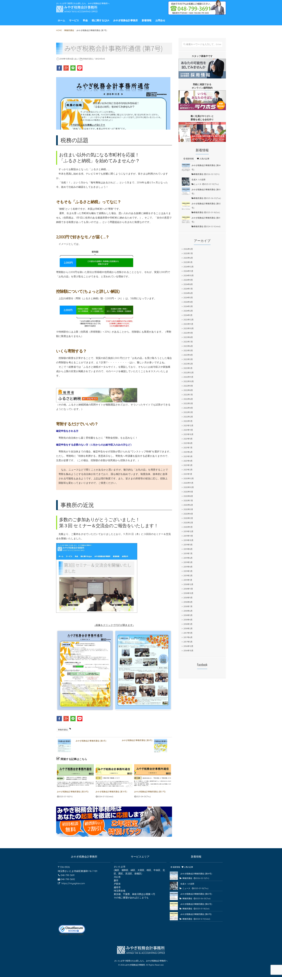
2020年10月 (188, 487)
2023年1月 (187, 368)
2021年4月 (187, 461)
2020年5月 (188, 509)
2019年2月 (188, 575)
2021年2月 (188, 469)
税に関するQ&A (100, 20)
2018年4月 (187, 619)
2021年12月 (188, 425)
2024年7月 (188, 288)
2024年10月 (188, 275)
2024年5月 (188, 297)
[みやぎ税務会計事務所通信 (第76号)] (114, 775)
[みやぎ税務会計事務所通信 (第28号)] (75, 775)
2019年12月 (188, 531)
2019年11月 (188, 536)
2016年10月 (188, 650)
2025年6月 (188, 258)
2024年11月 (188, 271)
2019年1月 (187, 580)
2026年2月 (188, 249)
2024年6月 (188, 293)
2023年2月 (188, 363)
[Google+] (66, 68)
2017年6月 (187, 637)
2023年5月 (188, 350)
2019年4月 (187, 566)
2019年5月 (187, 562)
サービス (74, 20)
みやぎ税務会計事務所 (125, 20)
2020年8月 (188, 496)
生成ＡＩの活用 (198, 179)
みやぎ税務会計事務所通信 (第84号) (196, 873)
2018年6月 (187, 611)
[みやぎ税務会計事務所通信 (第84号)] (186, 167)
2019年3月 (187, 571)
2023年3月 (188, 359)
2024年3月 (188, 306)
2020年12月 (188, 478)
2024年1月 (187, 315)
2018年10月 (188, 593)
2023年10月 (188, 328)
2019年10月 (188, 540)
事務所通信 (88, 59)
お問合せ (160, 20)
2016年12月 (188, 646)
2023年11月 (188, 324)
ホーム (61, 20)
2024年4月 (188, 302)
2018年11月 (188, 589)
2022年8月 (188, 390)
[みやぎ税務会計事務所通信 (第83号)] (186, 191)
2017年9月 (187, 633)
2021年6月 (187, 452)
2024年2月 (188, 311)
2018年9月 (187, 597)
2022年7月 (188, 394)
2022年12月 (188, 372)
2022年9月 (188, 386)
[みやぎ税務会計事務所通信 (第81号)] (186, 220)
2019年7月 (187, 553)
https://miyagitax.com (73, 883)
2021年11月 (188, 430)
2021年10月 (188, 434)
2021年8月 (187, 443)
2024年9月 (188, 280)
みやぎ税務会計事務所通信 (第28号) (73, 791)
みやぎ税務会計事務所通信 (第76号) (111, 791)
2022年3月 (188, 412)
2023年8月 (188, 337)
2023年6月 (188, 346)
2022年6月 (188, 399)
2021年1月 (187, 474)
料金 (85, 20)
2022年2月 (188, 416)
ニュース (198, 184)
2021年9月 (188, 439)
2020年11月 (188, 483)
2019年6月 (187, 558)
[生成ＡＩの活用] (186, 181)
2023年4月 (188, 355)
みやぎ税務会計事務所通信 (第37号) (150, 791)
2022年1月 (188, 421)
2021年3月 (187, 465)
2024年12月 (188, 266)
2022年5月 (188, 403)
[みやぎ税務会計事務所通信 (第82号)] (186, 206)
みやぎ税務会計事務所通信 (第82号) (196, 904)
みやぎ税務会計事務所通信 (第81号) (196, 914)
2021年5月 (187, 456)
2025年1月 (187, 262)
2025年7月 (188, 253)
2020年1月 (188, 527)
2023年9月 (188, 333)
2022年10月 (188, 381)
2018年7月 (187, 606)
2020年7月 (188, 500)
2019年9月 (188, 544)
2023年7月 (188, 341)
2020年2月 (188, 522)
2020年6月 (188, 505)
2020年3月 (188, 518)
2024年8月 (188, 284)
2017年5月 (187, 641)
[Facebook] (60, 68)
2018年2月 (187, 628)
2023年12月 (188, 319)
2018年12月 (188, 584)
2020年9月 (188, 491)
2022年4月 (188, 408)
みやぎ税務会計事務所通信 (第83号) (196, 894)
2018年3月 (187, 624)
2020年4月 (188, 514)
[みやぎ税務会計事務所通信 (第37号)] (152, 775)
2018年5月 (187, 615)
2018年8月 (187, 602)
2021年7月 (187, 447)
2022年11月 (188, 377)
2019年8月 (187, 549)
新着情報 (147, 20)
